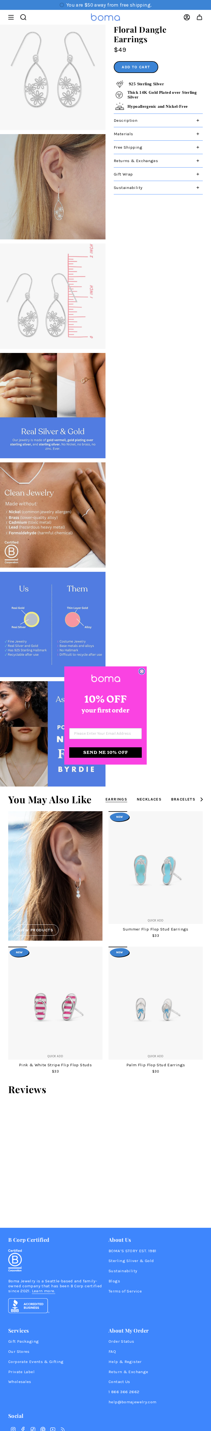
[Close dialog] (142, 671)
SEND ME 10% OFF (105, 752)
